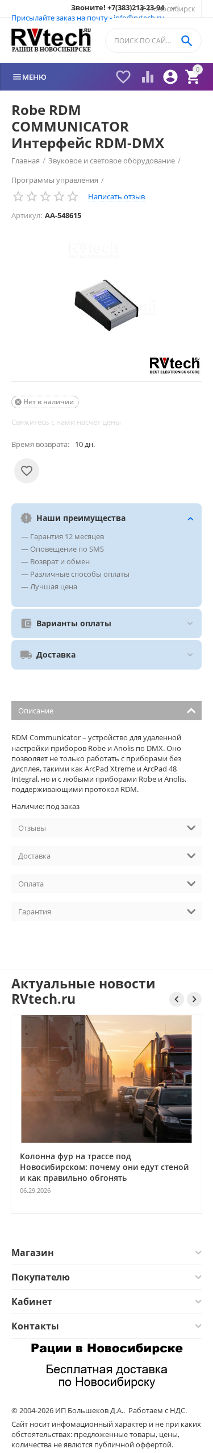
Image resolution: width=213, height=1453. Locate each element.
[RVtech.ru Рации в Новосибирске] (51, 41)
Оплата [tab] (31, 884)
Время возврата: (40, 444)
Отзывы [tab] (32, 828)
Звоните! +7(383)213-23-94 (117, 8)
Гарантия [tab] (34, 911)
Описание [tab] (35, 710)
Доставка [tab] (34, 856)
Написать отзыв (116, 196)
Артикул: (26, 215)
